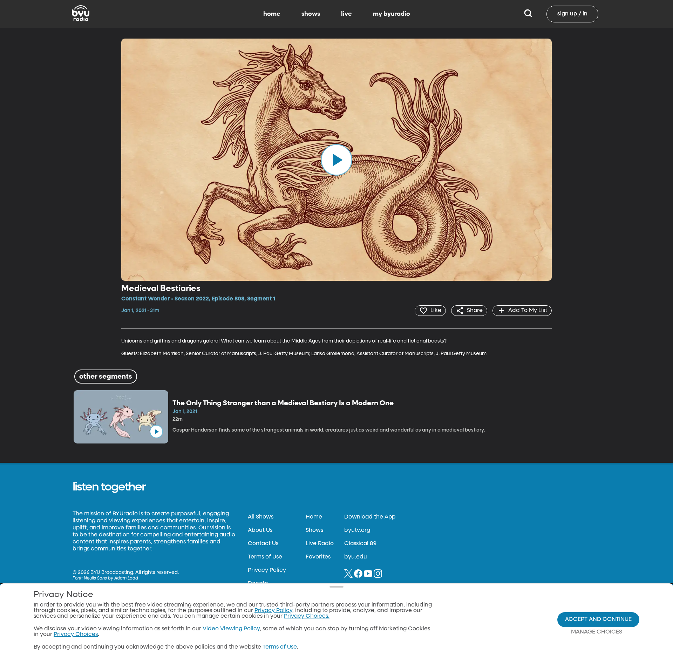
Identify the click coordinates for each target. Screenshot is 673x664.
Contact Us (263, 544)
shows (310, 14)
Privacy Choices (76, 634)
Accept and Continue (598, 619)
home (271, 14)
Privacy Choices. (306, 616)
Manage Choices (596, 632)
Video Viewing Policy (231, 629)
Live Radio (320, 544)
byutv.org (357, 530)
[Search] (528, 14)
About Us (260, 530)
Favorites (318, 557)
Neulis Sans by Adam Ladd (111, 578)
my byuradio (391, 14)
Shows (314, 530)
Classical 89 (360, 544)
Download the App (369, 517)
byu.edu (355, 557)
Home (314, 517)
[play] (336, 159)
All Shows (260, 517)
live (346, 14)
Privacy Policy (267, 570)
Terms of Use (265, 557)
